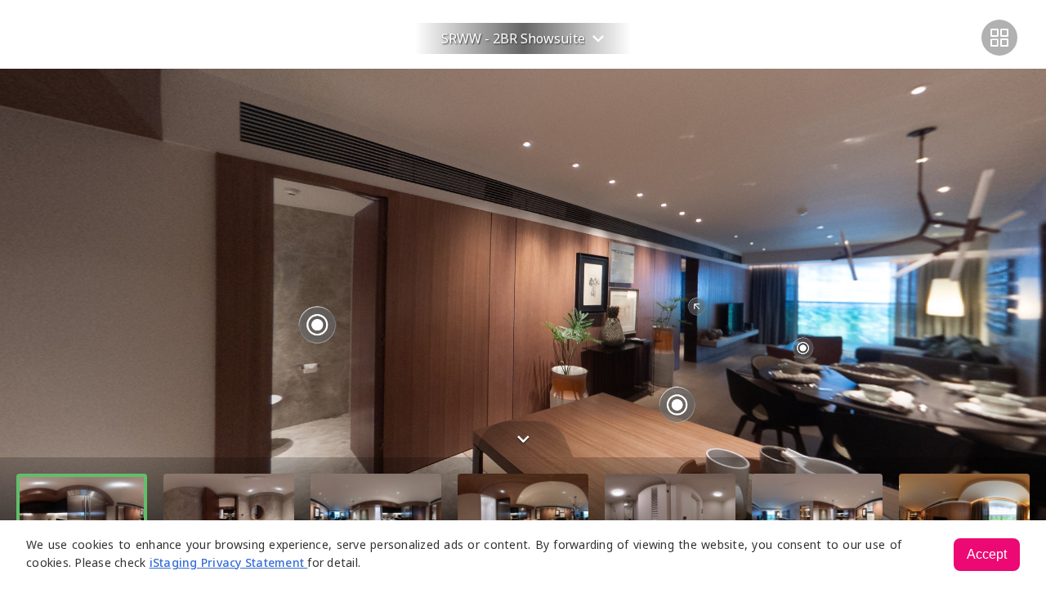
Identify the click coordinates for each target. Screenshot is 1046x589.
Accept (987, 554)
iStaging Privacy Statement (229, 562)
